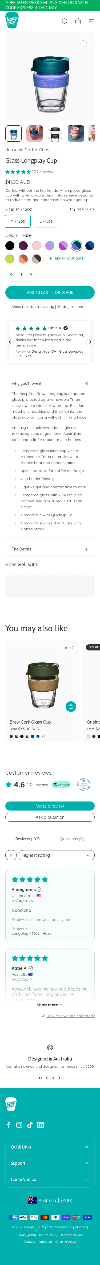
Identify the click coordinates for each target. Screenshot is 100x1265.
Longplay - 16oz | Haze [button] (31, 933)
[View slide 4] (60, 1078)
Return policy (48, 1235)
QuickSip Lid (62, 514)
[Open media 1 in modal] (85, 41)
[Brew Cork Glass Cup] (42, 678)
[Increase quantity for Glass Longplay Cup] (31, 274)
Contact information (38, 1241)
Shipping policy (65, 1241)
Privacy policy (26, 1235)
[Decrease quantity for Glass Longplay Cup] (11, 274)
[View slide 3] (53, 1078)
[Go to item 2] (34, 133)
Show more (47, 1005)
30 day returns (70, 306)
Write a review (50, 806)
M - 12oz (18, 221)
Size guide (86, 209)
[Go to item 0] (13, 133)
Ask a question (50, 817)
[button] (18, 171)
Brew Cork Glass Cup (30, 722)
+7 (44, 736)
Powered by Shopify (71, 1227)
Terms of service (72, 1235)
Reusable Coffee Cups (27, 149)
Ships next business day (33, 306)
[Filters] (11, 855)
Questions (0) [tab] (72, 839)
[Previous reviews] (9, 342)
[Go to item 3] (55, 133)
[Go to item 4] (76, 133)
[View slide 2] (47, 1078)
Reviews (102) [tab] (27, 839)
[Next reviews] (90, 342)
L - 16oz (46, 221)
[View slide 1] (40, 1078)
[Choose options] (71, 706)
